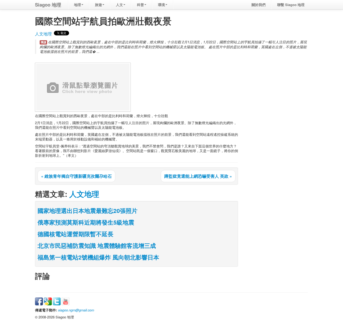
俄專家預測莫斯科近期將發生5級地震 (86, 222)
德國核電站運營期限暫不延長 (75, 234)
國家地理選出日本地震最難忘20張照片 (87, 210)
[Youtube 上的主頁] (66, 300)
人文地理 (43, 34)
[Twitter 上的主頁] (57, 300)
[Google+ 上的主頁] (48, 300)
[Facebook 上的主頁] (39, 300)
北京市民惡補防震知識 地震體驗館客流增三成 (97, 245)
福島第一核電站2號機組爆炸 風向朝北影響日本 (98, 257)
